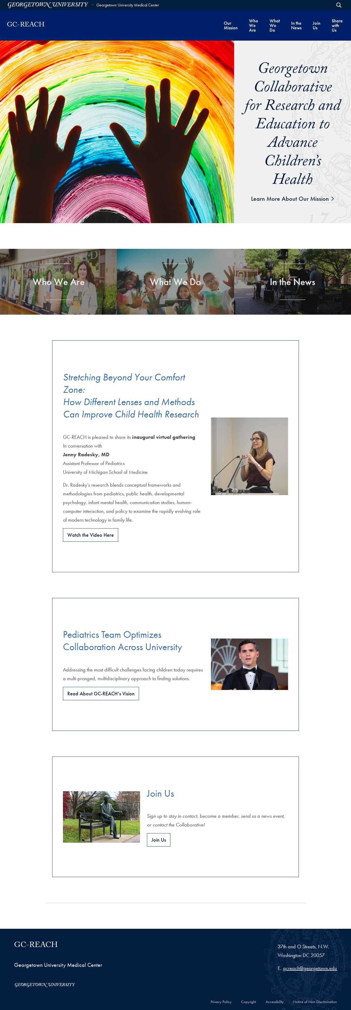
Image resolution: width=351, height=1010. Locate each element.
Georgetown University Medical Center (127, 5)
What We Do (175, 282)
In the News (292, 282)
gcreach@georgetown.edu (310, 968)
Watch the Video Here (90, 535)
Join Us (158, 839)
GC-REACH (36, 946)
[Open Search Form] (339, 5)
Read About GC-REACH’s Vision (101, 693)
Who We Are (59, 282)
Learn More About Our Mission (290, 199)
